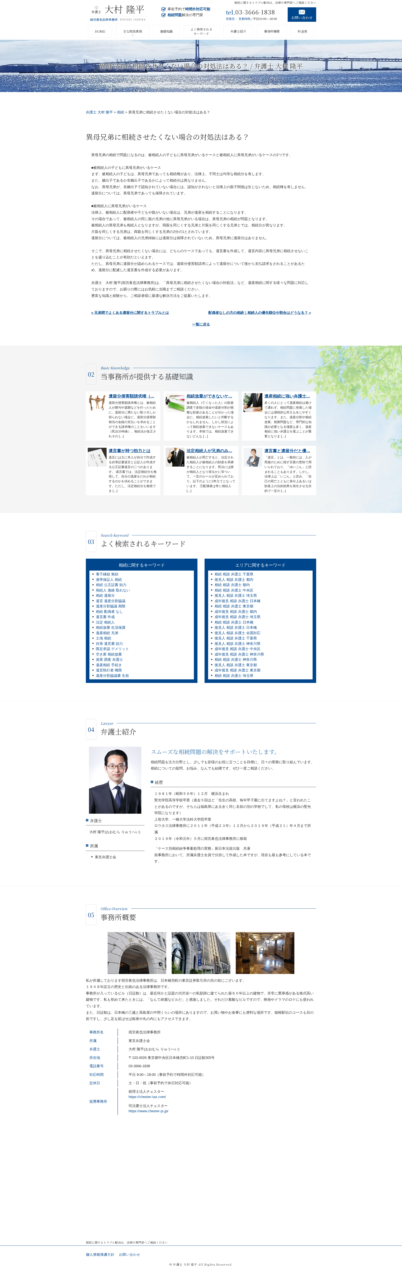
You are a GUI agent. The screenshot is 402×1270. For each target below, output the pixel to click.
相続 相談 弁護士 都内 (232, 585)
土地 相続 (103, 638)
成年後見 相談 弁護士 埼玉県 (237, 617)
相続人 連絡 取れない (113, 590)
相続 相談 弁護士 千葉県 (234, 574)
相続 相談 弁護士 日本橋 (234, 622)
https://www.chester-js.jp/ (148, 1111)
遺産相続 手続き (109, 665)
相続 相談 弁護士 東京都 (234, 606)
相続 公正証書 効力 (111, 585)
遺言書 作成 (105, 617)
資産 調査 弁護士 (109, 660)
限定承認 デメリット (112, 649)
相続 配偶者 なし (109, 612)
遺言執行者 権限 (109, 670)
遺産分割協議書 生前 (112, 676)
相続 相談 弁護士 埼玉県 (234, 676)
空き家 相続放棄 (109, 654)
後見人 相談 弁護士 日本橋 (236, 628)
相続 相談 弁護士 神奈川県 (236, 660)
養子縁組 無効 (107, 574)
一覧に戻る (201, 324)
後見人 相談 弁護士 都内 (234, 580)
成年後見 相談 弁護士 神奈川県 (239, 654)
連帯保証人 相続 (109, 580)
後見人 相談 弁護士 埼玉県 (236, 596)
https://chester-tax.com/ (147, 1097)
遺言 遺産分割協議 (110, 601)
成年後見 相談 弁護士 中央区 (237, 649)
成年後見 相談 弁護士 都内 (236, 612)
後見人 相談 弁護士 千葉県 (236, 638)
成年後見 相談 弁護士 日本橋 (237, 601)
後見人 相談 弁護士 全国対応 (237, 633)
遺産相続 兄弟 (107, 633)
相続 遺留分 (105, 596)
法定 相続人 (105, 622)
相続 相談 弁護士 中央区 (234, 590)
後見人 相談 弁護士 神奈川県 (237, 644)
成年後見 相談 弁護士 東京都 (237, 670)
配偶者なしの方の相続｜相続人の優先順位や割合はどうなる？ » (259, 313)
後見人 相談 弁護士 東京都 (236, 665)
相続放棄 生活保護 (110, 628)
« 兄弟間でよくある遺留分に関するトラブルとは (130, 313)
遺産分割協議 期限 (110, 606)
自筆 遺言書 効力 (109, 644)
